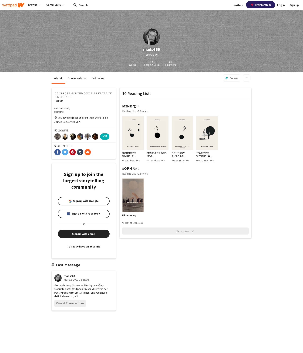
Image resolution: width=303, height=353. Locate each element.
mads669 (69, 275)
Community (54, 4)
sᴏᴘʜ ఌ (129, 168)
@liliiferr (96, 289)
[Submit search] (75, 5)
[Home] (13, 5)
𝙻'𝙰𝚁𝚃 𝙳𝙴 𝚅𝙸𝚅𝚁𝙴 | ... (204, 155)
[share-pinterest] (72, 152)
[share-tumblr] (80, 152)
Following (98, 78)
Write (237, 5)
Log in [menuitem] (281, 5)
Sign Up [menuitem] (294, 5)
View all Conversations (70, 303)
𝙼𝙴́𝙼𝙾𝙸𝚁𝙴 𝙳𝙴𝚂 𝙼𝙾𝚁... (157, 155)
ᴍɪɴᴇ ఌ (129, 106)
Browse (33, 4)
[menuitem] (231, 78)
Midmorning (129, 215)
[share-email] (88, 152)
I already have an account (84, 246)
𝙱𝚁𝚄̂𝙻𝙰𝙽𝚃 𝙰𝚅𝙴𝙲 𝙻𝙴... (179, 155)
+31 (104, 136)
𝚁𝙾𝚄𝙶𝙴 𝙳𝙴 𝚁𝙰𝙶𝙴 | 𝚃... (129, 155)
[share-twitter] (65, 152)
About (58, 78)
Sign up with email (83, 234)
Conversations (77, 78)
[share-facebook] (57, 152)
